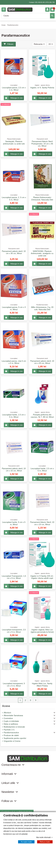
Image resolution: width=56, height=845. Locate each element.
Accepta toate (26, 842)
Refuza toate (45, 842)
